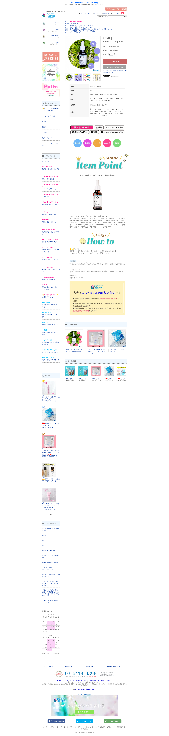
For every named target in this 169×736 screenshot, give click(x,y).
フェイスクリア (124, 378)
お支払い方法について (92, 727)
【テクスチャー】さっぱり (85, 25)
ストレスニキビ (75, 32)
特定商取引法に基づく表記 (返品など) (115, 70)
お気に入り (115, 76)
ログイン (97, 13)
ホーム (45, 727)
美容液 (72, 25)
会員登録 (106, 13)
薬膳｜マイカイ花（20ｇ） (86, 378)
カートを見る (118, 13)
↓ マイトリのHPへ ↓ (84, 694)
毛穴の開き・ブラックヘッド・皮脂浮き (83, 31)
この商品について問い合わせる (115, 67)
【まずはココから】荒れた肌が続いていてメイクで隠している (96, 351)
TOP (66, 21)
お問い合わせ (64, 727)
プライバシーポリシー (76, 727)
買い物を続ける (108, 72)
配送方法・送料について (107, 727)
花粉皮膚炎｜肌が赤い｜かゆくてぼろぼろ (83, 27)
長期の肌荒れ (74, 29)
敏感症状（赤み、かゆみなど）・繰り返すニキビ (96, 29)
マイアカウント (85, 13)
